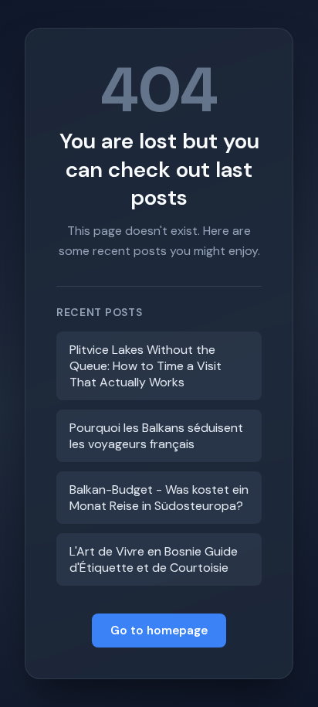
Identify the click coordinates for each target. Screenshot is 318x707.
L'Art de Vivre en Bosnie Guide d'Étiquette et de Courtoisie (153, 559)
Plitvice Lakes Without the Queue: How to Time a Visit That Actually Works (145, 366)
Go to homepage (159, 630)
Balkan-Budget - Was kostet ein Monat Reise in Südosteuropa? (159, 497)
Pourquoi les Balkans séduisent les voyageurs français (156, 436)
